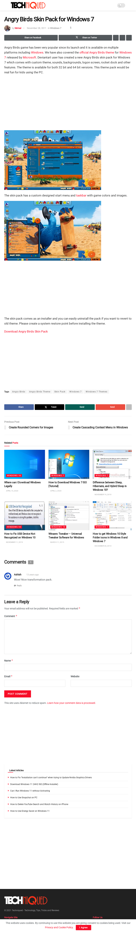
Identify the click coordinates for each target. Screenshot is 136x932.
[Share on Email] (122, 38)
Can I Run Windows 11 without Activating (30, 791)
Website (75, 676)
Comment (10, 616)
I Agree (83, 927)
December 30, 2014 (102, 546)
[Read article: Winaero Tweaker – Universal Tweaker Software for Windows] (69, 515)
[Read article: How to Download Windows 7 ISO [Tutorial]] (69, 464)
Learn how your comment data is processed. (71, 703)
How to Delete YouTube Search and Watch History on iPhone (39, 804)
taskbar (81, 195)
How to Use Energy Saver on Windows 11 (30, 811)
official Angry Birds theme (97, 52)
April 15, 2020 (12, 491)
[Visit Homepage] (28, 5)
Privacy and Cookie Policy (59, 927)
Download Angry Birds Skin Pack (26, 331)
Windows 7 (55, 28)
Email (8, 676)
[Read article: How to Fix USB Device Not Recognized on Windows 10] (24, 515)
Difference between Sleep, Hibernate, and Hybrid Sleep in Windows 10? (110, 486)
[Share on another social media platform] (129, 38)
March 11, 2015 (57, 542)
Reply (19, 585)
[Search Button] (130, 5)
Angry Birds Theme (39, 391)
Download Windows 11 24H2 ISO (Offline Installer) (34, 784)
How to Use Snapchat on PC (23, 797)
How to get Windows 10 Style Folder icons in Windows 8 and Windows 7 (110, 537)
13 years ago (32, 574)
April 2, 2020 (55, 491)
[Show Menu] (5, 5)
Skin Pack (59, 391)
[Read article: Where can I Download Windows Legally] (24, 464)
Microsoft (29, 57)
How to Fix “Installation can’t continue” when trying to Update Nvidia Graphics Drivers (51, 777)
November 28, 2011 (36, 28)
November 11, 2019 (14, 542)
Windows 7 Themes (96, 391)
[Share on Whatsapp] (116, 38)
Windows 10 (14, 476)
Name (8, 660)
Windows (37, 52)
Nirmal (18, 28)
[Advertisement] (68, 102)
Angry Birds (18, 391)
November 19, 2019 (102, 495)
